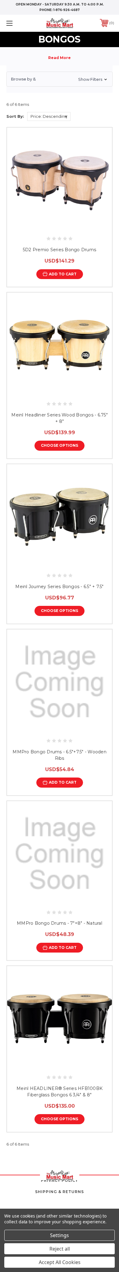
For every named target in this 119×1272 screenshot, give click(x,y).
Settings (59, 1235)
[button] (59, 79)
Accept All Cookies (60, 1262)
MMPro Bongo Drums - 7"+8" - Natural (59, 923)
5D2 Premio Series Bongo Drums (59, 249)
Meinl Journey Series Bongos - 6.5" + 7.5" (59, 586)
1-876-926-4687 (66, 10)
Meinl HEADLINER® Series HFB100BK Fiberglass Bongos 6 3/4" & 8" (59, 1092)
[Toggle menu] (17, 23)
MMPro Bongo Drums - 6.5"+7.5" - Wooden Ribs (59, 755)
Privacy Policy (59, 1180)
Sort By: (15, 116)
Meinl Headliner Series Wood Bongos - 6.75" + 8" (59, 418)
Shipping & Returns (59, 1191)
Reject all (59, 1248)
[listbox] (48, 116)
